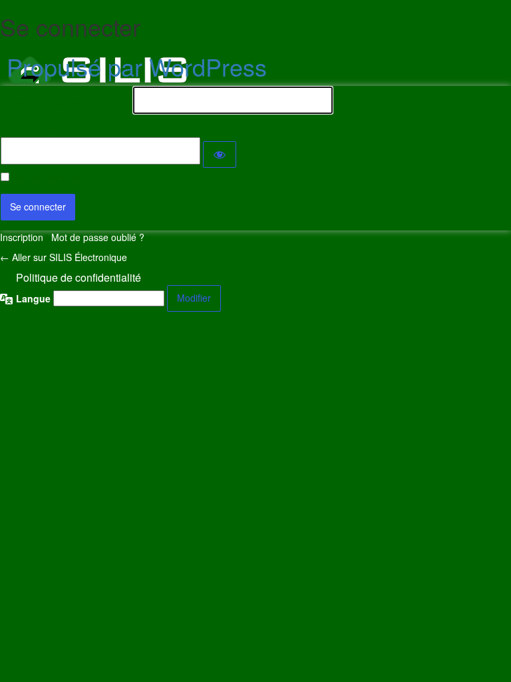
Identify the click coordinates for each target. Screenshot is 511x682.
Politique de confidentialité (78, 277)
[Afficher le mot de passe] (219, 154)
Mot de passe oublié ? (97, 237)
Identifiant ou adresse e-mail (65, 103)
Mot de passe (31, 127)
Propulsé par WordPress (137, 66)
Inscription (21, 237)
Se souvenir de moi (57, 177)
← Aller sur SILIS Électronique (63, 257)
